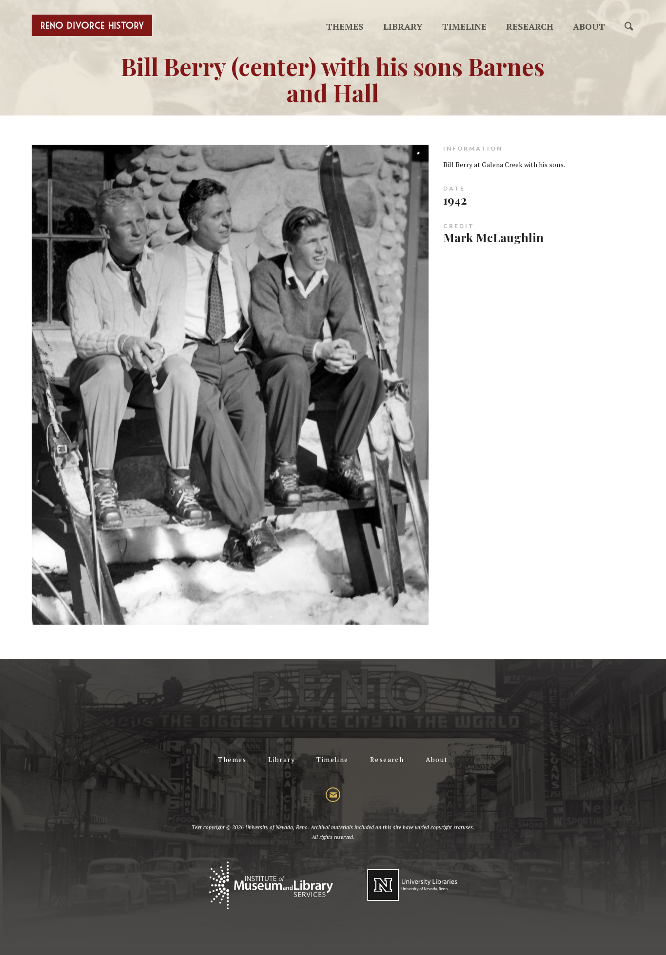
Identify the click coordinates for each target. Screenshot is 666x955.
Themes (345, 26)
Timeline (464, 26)
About (589, 26)
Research (529, 26)
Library (403, 26)
